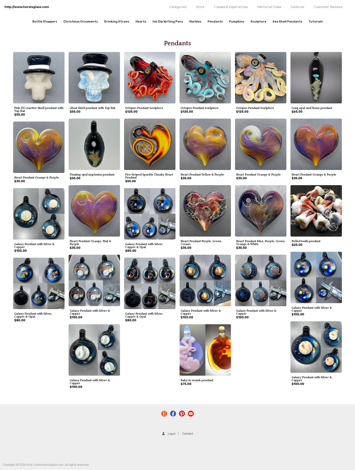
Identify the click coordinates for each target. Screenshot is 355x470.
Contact (187, 433)
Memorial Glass (269, 7)
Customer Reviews (328, 7)
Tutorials (316, 21)
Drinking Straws (116, 21)
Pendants (215, 21)
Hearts (141, 21)
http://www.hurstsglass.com (27, 7)
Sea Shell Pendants (287, 21)
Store (200, 7)
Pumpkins (236, 21)
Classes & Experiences (231, 7)
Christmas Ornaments (80, 21)
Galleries (297, 7)
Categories (177, 7)
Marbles (195, 21)
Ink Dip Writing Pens (168, 21)
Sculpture (258, 21)
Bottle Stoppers (44, 21)
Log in (171, 433)
